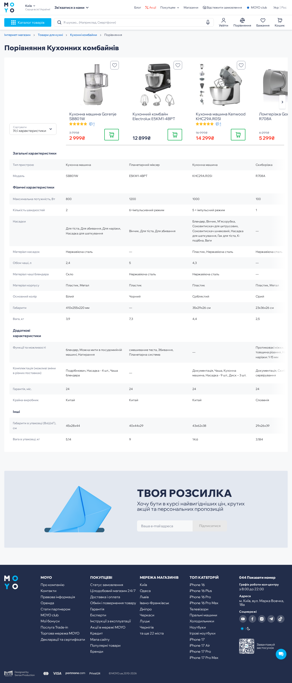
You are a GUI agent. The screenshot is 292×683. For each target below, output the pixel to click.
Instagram (262, 619)
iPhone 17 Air (200, 645)
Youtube (243, 619)
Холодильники (202, 621)
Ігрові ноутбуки (202, 633)
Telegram (271, 619)
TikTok (281, 619)
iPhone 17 (197, 639)
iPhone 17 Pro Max (204, 657)
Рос (284, 7)
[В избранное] (114, 65)
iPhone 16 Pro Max (204, 603)
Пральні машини (203, 615)
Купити (111, 134)
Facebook (252, 619)
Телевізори (199, 609)
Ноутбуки (198, 627)
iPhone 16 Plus (201, 591)
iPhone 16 (197, 585)
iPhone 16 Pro (200, 597)
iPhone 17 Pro (200, 651)
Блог (137, 7)
